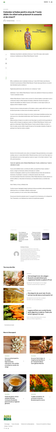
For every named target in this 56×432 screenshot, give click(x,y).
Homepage (6, 424)
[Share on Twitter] (6, 59)
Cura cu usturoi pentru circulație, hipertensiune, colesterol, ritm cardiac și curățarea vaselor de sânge (12, 363)
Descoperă (5, 9)
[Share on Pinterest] (6, 63)
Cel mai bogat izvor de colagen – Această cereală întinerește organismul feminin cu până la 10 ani (40, 278)
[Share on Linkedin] (6, 68)
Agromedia (29, 273)
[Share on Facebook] (6, 54)
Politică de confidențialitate (27, 424)
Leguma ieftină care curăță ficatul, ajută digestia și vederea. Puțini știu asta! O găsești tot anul (40, 312)
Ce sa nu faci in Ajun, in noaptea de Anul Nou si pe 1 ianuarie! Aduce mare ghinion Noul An (38, 361)
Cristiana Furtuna (10, 20)
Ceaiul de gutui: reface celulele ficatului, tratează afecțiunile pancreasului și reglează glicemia (12, 400)
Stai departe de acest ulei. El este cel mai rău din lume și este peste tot (40, 294)
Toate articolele (15, 424)
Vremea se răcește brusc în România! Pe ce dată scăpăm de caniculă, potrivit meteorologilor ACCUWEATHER (36, 236)
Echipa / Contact (8, 426)
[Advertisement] (31, 68)
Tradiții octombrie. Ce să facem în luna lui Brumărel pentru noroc (38, 398)
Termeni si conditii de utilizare (43, 424)
